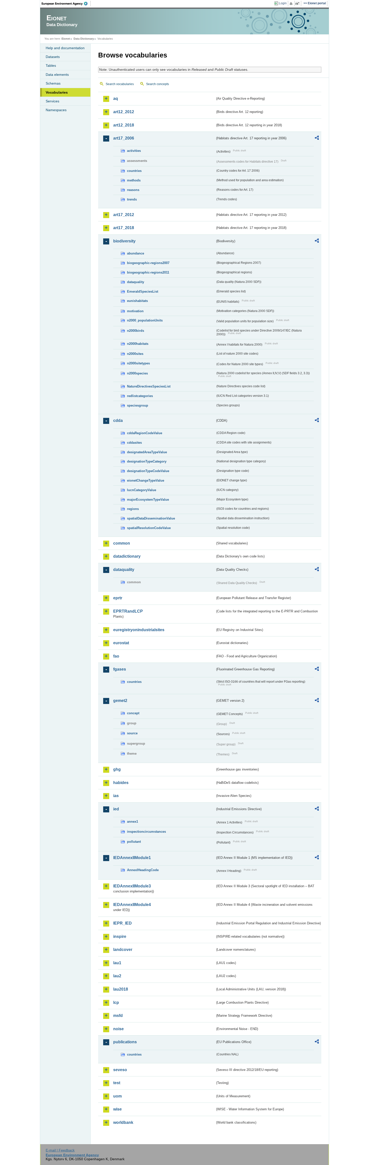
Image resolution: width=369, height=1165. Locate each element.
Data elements (57, 75)
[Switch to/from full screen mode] (298, 3)
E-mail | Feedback (60, 1150)
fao (116, 656)
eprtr (117, 598)
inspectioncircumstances (146, 831)
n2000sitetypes (138, 363)
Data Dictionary (84, 38)
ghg (117, 769)
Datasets (53, 57)
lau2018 (120, 989)
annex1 (132, 821)
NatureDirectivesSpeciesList (148, 386)
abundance (135, 253)
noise (118, 1029)
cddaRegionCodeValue (144, 433)
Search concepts (157, 84)
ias (116, 796)
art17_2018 (123, 228)
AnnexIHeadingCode (143, 870)
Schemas (53, 83)
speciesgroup (137, 405)
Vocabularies (57, 92)
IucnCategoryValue (141, 490)
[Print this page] (292, 3)
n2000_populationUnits (145, 320)
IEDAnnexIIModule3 (132, 886)
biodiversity (124, 241)
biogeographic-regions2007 (148, 263)
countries (134, 171)
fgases (119, 669)
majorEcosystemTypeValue (148, 499)
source (132, 733)
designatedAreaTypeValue (147, 452)
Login (283, 3)
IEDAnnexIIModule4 (132, 904)
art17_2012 (123, 215)
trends (132, 199)
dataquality (135, 282)
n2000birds (135, 331)
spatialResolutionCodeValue (149, 528)
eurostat (121, 643)
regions (133, 509)
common (121, 543)
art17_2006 (123, 138)
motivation (135, 311)
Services (52, 101)
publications (125, 1042)
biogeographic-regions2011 (148, 272)
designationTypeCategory (146, 461)
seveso (120, 1070)
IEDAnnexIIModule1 (132, 858)
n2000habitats (137, 344)
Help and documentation (65, 48)
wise (117, 1109)
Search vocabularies (120, 84)
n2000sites (135, 354)
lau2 (117, 976)
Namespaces (56, 110)
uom (117, 1096)
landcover (122, 949)
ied (116, 809)
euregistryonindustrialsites (138, 630)
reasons (133, 190)
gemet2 (120, 700)
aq (115, 98)
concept (133, 713)
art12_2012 (123, 112)
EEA (66, 3)
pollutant (134, 842)
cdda (118, 420)
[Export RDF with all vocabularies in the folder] (317, 139)
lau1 (117, 963)
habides (121, 783)
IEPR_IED (122, 923)
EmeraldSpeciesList (142, 291)
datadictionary (127, 556)
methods (134, 180)
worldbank (123, 1122)
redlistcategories (140, 396)
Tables (51, 65)
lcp (116, 1002)
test (116, 1083)
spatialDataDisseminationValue (151, 518)
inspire (119, 936)
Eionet (66, 38)
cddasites (134, 442)
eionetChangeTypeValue (145, 480)
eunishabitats (137, 301)
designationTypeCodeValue (148, 471)
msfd (118, 1015)
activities (134, 151)
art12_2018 (123, 125)
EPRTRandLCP (128, 611)
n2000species (137, 373)
